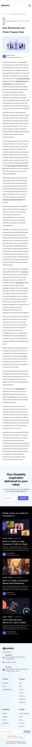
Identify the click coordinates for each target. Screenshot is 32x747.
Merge (21, 720)
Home (4, 14)
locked (25, 356)
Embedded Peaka (7, 689)
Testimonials (22, 699)
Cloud (4, 686)
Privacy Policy (22, 743)
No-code (5, 538)
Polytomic (22, 726)
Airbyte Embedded (24, 713)
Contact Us (22, 696)
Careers (21, 689)
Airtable (5, 713)
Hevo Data (22, 723)
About (20, 683)
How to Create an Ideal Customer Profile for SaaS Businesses (15, 542)
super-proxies (19, 282)
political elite (19, 389)
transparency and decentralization (13, 199)
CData (20, 716)
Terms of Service (11, 743)
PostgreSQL (6, 723)
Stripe (4, 720)
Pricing (21, 693)
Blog (8, 14)
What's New (22, 702)
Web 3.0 (10, 538)
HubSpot (5, 716)
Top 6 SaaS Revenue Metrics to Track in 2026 (14, 621)
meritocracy (24, 272)
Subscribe (23, 498)
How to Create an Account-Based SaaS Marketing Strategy (16, 582)
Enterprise (5, 683)
